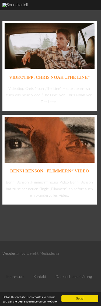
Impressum (15, 277)
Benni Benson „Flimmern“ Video (49, 171)
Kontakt (39, 277)
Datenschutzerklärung (73, 277)
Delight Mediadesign (43, 254)
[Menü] (91, 11)
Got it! (79, 298)
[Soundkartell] (15, 5)
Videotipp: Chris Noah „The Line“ (49, 77)
